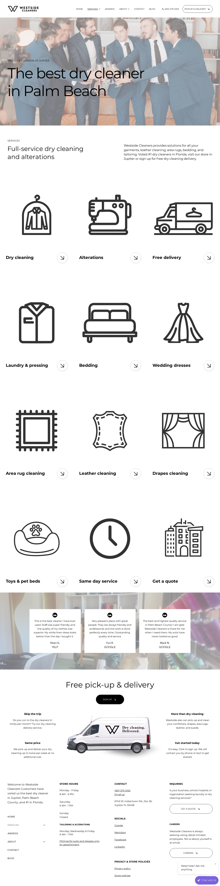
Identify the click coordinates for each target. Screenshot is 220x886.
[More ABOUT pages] (128, 9)
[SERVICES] (44, 825)
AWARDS (12, 833)
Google (118, 825)
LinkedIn (119, 846)
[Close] (62, 258)
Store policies (122, 875)
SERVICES (13, 824)
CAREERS (175, 824)
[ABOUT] (44, 842)
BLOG (10, 858)
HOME (11, 816)
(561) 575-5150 (122, 790)
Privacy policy (122, 868)
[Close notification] (215, 864)
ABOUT (11, 841)
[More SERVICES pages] (99, 9)
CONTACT (13, 849)
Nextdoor (120, 832)
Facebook (120, 839)
